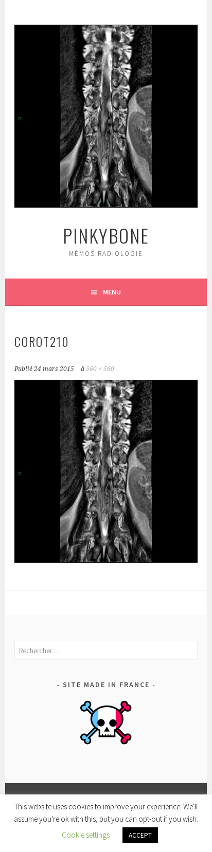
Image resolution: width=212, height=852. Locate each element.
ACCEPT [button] (140, 835)
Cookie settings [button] (86, 835)
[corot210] (106, 559)
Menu (112, 292)
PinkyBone (106, 235)
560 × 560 (100, 369)
